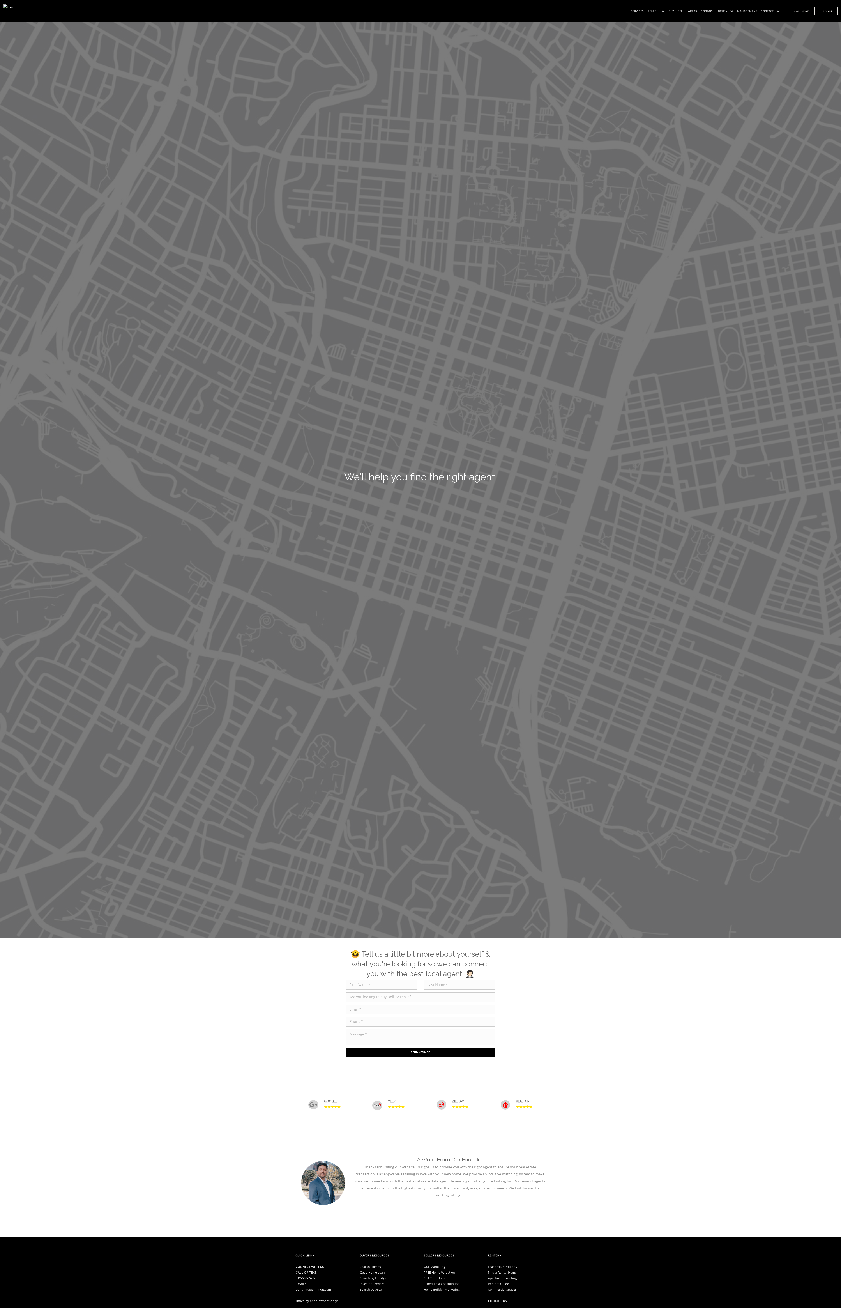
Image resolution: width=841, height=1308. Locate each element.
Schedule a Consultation (441, 1284)
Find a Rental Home (502, 1272)
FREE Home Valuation (439, 1272)
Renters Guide (498, 1284)
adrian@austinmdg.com (313, 1289)
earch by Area (372, 1289)
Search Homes (370, 1267)
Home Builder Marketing (442, 1289)
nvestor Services (373, 1284)
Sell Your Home (435, 1278)
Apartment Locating (502, 1278)
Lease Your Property (502, 1267)
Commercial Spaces (502, 1289)
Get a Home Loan (372, 1272)
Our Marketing (434, 1267)
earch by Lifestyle (374, 1278)
